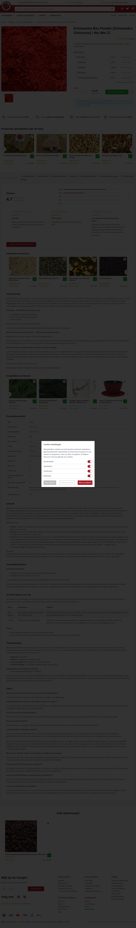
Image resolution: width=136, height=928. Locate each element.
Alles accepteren (85, 483)
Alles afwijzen (50, 483)
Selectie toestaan (67, 483)
